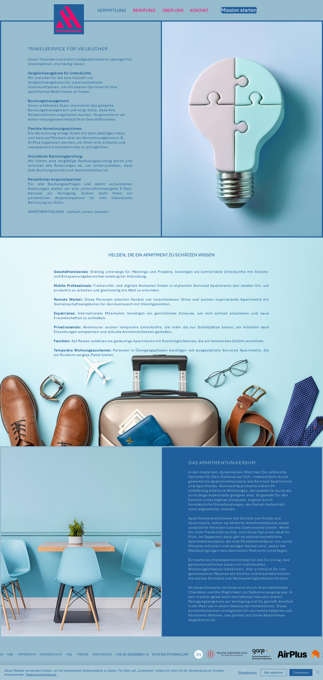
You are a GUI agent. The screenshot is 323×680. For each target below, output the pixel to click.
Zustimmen (301, 672)
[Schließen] (317, 672)
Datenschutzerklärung (41, 674)
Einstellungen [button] (247, 672)
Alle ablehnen (273, 672)
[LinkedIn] (198, 654)
